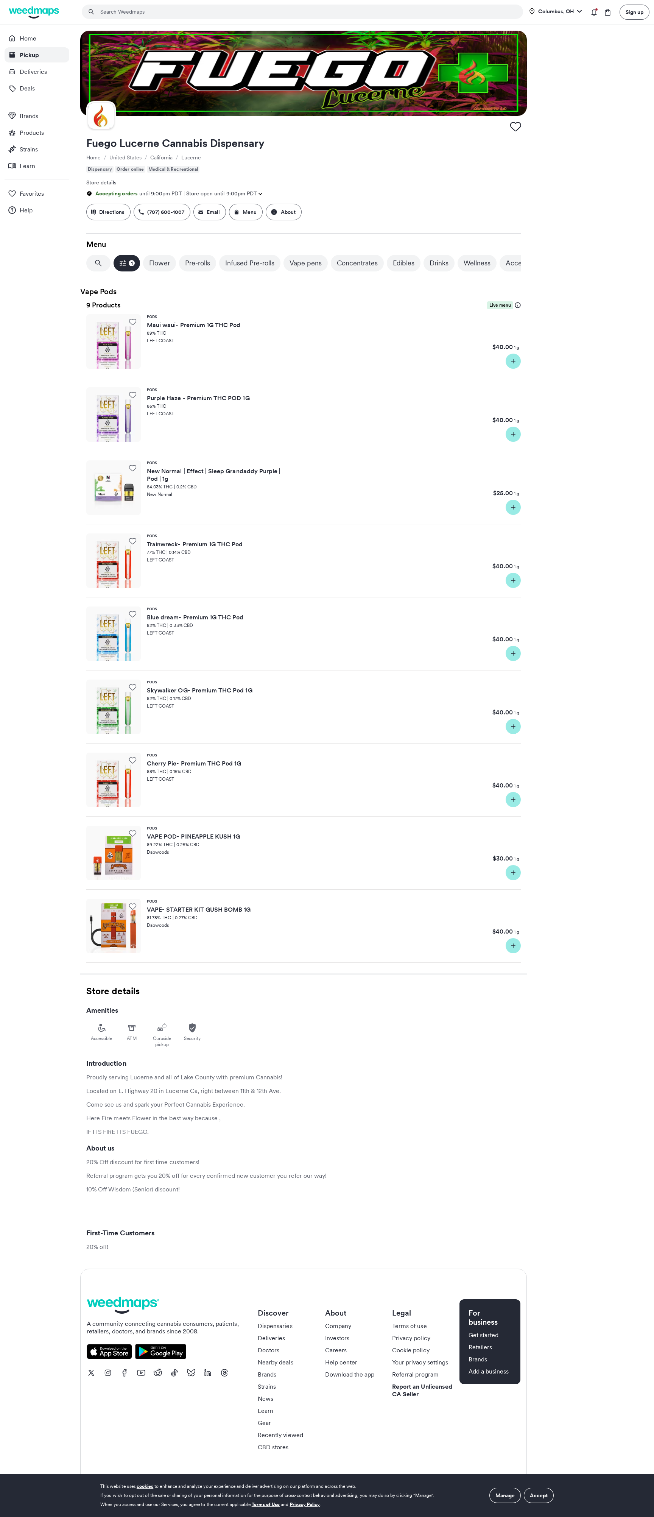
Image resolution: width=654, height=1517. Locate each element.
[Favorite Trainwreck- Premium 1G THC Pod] (132, 541)
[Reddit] (157, 1372)
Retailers (480, 1347)
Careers (336, 1350)
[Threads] (224, 1372)
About (288, 212)
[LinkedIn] (207, 1372)
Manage (505, 1495)
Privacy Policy (305, 1504)
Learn (265, 1410)
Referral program (415, 1374)
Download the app (350, 1374)
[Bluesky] (191, 1372)
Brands (267, 1374)
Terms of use (409, 1326)
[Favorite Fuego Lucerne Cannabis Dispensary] (515, 126)
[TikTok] (174, 1372)
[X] (91, 1372)
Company (338, 1326)
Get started (484, 1335)
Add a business (489, 1371)
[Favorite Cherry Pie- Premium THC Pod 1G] (132, 760)
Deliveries (271, 1338)
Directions (112, 212)
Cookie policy (411, 1350)
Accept (539, 1495)
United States (125, 157)
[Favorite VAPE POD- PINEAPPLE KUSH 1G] (132, 833)
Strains (267, 1386)
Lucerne (191, 157)
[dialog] (327, 1495)
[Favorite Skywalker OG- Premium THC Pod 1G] (132, 687)
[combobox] (307, 11)
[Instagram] (107, 1372)
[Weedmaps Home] (34, 12)
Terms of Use (266, 1504)
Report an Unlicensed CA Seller (422, 1390)
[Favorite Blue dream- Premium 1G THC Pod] (132, 614)
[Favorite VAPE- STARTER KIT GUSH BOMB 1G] (132, 906)
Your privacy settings (420, 1362)
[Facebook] (124, 1372)
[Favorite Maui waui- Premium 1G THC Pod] (132, 322)
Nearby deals (275, 1362)
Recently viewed (280, 1435)
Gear (264, 1423)
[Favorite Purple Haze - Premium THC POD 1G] (132, 395)
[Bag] (607, 12)
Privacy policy (411, 1338)
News (265, 1398)
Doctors (268, 1350)
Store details (101, 182)
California (161, 157)
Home (93, 157)
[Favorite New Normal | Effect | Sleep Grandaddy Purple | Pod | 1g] (132, 468)
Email (213, 212)
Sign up (634, 12)
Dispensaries (275, 1326)
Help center (341, 1362)
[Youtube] (141, 1372)
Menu (250, 212)
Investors (337, 1338)
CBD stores (273, 1447)
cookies (145, 1486)
